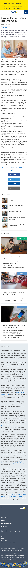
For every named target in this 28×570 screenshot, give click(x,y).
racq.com (4, 499)
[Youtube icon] (11, 531)
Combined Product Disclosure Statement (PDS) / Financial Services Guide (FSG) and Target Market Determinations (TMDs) (13, 496)
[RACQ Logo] (23, 508)
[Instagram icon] (15, 531)
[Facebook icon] (2, 531)
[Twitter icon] (7, 531)
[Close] (25, 5)
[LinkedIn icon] (19, 531)
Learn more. (19, 8)
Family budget (19, 167)
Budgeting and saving (7, 167)
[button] (2, 12)
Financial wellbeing (7, 170)
